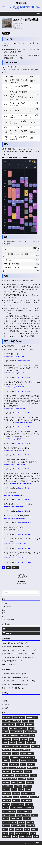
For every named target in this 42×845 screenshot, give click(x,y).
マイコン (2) (27, 818)
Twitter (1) (18, 786)
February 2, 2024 (24, 361)
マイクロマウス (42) (16, 818)
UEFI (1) (14, 789)
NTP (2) (23, 764)
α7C (19, 349)
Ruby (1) (5, 778)
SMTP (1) (30, 778)
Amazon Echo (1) (32, 717)
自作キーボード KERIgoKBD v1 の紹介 (15, 684)
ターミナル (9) (34, 797)
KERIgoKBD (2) (24, 746)
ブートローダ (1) (26, 800)
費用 (3, 613)
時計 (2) (5, 829)
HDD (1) (5, 742)
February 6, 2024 (24, 443)
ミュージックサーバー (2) (9, 822)
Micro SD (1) (32, 760)
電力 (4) (15, 836)
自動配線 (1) (19, 829)
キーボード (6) (6, 800)
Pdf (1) (5, 768)
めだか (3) (21, 822)
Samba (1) (13, 778)
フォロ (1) (19, 815)
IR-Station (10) (31, 742)
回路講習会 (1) (30, 825)
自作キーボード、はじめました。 (13, 688)
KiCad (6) (15, 753)
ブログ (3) (26, 815)
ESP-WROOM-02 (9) (16, 731)
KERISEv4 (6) (25, 750)
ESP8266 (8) (14, 735)
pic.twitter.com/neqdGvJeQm (14, 518)
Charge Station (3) (8, 724)
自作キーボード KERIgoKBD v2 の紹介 (15, 646)
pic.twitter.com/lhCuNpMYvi (14, 506)
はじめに (5, 603)
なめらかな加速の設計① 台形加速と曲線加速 (18, 657)
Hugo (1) (12, 742)
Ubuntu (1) (6, 789)
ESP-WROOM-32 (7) (30, 731)
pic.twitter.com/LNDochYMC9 (14, 558)
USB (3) (21, 789)
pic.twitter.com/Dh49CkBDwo (14, 408)
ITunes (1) (6, 746)
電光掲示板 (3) (6, 836)
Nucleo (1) (31, 764)
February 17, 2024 (24, 548)
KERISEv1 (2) (35, 746)
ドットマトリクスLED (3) (24, 811)
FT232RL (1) (24, 739)
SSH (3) (14, 782)
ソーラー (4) (29, 804)
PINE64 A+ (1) (6, 771)
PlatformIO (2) (17, 771)
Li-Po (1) (30, 753)
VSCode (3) (16, 793)
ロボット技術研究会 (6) (18, 825)
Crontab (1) (13, 728)
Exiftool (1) (24, 735)
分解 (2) (22, 836)
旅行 (16, 28)
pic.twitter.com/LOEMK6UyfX (14, 464)
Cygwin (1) (22, 728)
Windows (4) (7, 797)
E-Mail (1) (5, 731)
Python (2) (28, 771)
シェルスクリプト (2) (16, 807)
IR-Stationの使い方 (8, 664)
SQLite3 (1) (6, 782)
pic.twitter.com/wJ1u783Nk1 (14, 495)
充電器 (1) (34, 829)
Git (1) (31, 739)
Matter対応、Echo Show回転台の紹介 (15, 643)
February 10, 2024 (24, 499)
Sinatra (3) (22, 778)
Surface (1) (30, 782)
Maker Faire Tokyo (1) (27, 757)
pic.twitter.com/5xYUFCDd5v (14, 356)
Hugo (24, 843)
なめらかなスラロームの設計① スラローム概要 (18, 654)
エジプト (20, 28)
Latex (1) (23, 753)
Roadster (31, 843)
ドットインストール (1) (9, 811)
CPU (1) (5, 728)
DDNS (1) (31, 728)
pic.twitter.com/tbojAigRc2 (13, 439)
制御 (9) (11, 833)
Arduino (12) (16, 721)
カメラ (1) (5, 807)
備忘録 (4, 704)
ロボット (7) (6, 825)
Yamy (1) (16, 797)
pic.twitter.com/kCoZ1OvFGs (14, 387)
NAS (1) (5, 764)
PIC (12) (11, 768)
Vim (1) (28, 789)
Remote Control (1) (22, 775)
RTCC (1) (33, 775)
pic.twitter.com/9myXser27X (14, 373)
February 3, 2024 (24, 377)
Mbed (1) (23, 760)
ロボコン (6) (30, 822)
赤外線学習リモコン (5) (22, 833)
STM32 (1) (21, 782)
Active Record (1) (18, 717)
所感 (3, 616)
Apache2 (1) (6, 721)
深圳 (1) (5, 833)
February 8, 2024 (24, 488)
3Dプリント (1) (7, 717)
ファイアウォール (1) (8, 815)
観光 (3, 610)
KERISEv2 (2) (6, 750)
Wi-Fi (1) (24, 793)
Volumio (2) (6, 793)
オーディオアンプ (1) (17, 804)
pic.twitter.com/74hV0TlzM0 (22, 422)
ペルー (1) (34, 815)
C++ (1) (31, 721)
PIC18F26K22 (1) (20, 768)
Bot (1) (25, 721)
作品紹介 (5, 701)
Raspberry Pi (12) (8, 775)
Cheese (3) (20, 724)
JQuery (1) (14, 746)
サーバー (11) (24, 797)
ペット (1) (5, 818)
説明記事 (5, 708)
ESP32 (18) (6, 735)
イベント (17, 26)
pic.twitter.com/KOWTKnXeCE (20, 483)
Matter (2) (15, 760)
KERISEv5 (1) (6, 753)
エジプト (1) (6, 804)
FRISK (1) (15, 739)
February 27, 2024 (24, 562)
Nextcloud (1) (14, 764)
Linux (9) (5, 757)
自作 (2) (11, 829)
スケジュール (6, 607)
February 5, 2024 (24, 413)
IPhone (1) (21, 742)
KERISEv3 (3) (16, 750)
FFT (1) (32, 735)
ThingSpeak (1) (7, 786)
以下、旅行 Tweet (8, 620)
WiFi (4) (31, 793)
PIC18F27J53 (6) (32, 768)
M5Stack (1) (14, 757)
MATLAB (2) (6, 760)
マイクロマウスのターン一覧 (12, 661)
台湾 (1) (33, 833)
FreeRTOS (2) (6, 739)
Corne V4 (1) (29, 724)
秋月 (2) (27, 829)
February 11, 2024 (24, 534)
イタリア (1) (16, 800)
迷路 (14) (28, 836)
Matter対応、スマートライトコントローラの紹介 (19, 650)
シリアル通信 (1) (28, 807)
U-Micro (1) (27, 786)
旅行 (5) (36, 836)
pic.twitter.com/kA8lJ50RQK (14, 450)
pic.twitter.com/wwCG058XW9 (15, 544)
